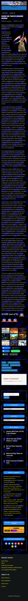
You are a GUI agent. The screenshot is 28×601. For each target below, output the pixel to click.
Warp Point (16, 528)
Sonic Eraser (4, 561)
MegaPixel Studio (15, 365)
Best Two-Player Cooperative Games (14, 447)
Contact (3, 586)
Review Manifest (5, 580)
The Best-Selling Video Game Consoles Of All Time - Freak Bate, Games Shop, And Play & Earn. (13, 486)
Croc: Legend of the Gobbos (8, 569)
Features (5, 13)
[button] (14, 7)
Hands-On (12, 13)
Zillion (3, 563)
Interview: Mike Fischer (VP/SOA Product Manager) (15, 432)
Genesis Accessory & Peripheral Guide (14, 462)
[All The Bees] (20, 531)
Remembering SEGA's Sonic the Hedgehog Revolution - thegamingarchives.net (12, 478)
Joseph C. (9, 21)
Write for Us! (4, 583)
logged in (11, 381)
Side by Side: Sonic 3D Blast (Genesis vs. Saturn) (13, 440)
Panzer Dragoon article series (9, 370)
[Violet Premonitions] (14, 531)
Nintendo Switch (6, 367)
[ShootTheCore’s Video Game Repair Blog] (7, 531)
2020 (4, 362)
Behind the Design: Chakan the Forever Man (14, 454)
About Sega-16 (5, 577)
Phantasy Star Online (7, 565)
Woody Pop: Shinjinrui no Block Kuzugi (11, 567)
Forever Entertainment (14, 362)
